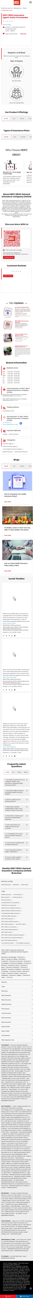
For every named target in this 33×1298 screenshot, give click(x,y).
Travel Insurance (6, 1013)
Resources (5, 991)
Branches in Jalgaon (15, 975)
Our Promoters (6, 1035)
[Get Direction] (20, 424)
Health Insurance (6, 1004)
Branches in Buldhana (14, 969)
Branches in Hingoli (12, 973)
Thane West (24, 884)
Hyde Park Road (5, 884)
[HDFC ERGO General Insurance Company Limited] (17, 2)
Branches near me (6, 8)
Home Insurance (6, 1017)
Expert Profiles (6, 1026)
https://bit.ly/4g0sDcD (9, 747)
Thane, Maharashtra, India (10, 424)
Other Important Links (8, 1040)
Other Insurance (6, 1022)
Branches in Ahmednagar (8, 957)
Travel (22, 466)
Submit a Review (7, 24)
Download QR (8, 257)
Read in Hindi (5, 1031)
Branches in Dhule (15, 971)
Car (14, 466)
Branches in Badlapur (16, 963)
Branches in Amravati (16, 961)
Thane (24, 8)
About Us (4, 982)
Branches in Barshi (13, 965)
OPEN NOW (23, 34)
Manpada (16, 884)
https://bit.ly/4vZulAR (9, 623)
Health (6, 466)
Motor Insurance (6, 1000)
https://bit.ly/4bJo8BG (9, 677)
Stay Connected (6, 995)
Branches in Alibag (11, 959)
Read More (7, 502)
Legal (3, 986)
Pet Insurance (5, 1008)
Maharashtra (17, 8)
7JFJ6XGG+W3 (7, 423)
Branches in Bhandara (12, 967)
